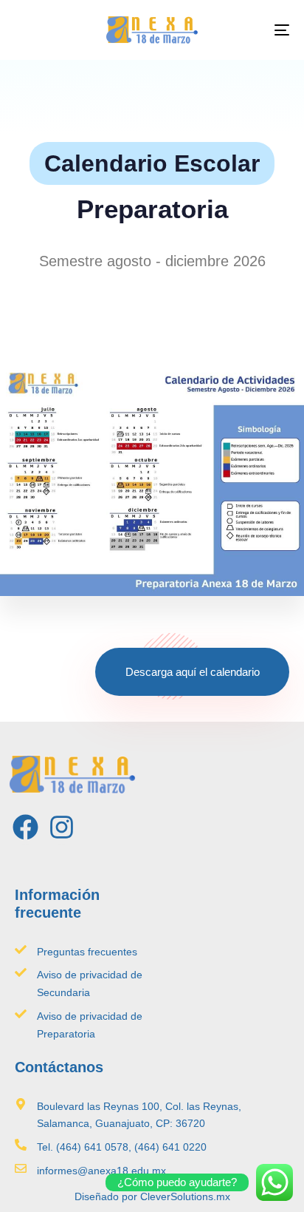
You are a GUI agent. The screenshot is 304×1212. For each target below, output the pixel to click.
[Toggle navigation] (243, 30)
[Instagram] (62, 827)
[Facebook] (25, 827)
